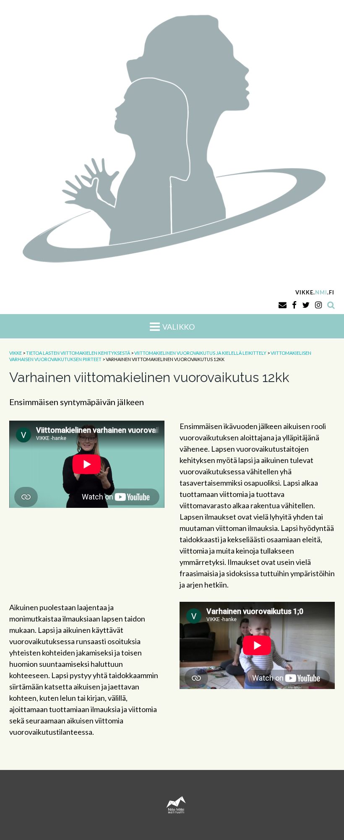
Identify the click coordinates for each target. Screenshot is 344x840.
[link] (172, 136)
